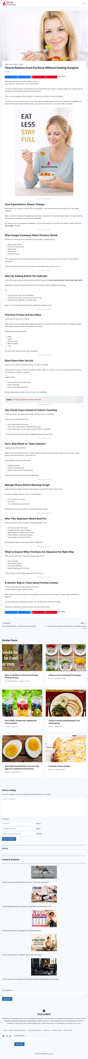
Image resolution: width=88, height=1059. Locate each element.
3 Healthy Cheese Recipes (59, 766)
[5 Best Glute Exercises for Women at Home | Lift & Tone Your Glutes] (44, 872)
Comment (6, 819)
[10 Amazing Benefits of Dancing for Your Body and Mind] (44, 918)
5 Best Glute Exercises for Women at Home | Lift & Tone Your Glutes (25, 882)
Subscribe (7, 999)
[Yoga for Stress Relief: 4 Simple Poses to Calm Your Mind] (44, 942)
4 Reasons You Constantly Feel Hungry (64, 675)
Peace (8, 726)
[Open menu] (84, 3)
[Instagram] (10, 1036)
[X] (6, 1036)
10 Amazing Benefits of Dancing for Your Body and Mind (21, 931)
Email (38, 828)
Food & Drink (9, 64)
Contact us (46, 1030)
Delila (8, 72)
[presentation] (22, 657)
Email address (7, 990)
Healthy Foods (18, 64)
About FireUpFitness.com (17, 1030)
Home (5, 1030)
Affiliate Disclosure (34, 1030)
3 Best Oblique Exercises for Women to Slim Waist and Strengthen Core (26, 906)
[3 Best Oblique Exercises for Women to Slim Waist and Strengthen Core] (44, 894)
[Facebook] (3, 1036)
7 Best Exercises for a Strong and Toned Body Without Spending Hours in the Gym (30, 979)
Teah (51, 678)
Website (39, 834)
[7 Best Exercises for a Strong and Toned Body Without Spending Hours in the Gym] (44, 967)
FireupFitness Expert (12, 681)
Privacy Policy (56, 1030)
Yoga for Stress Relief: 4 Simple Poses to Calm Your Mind (22, 955)
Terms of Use (67, 1030)
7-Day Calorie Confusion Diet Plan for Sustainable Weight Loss (66, 625)
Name (39, 823)
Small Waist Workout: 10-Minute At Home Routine (19, 624)
